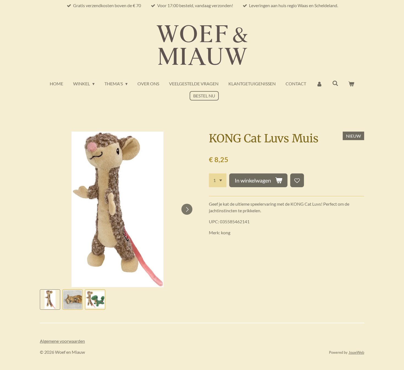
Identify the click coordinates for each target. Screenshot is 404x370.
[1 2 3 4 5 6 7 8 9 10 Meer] (217, 180)
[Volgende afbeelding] (186, 209)
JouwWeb (356, 352)
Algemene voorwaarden (62, 341)
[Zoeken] (335, 83)
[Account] (319, 83)
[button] (50, 299)
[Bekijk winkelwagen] (351, 83)
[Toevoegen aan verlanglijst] (297, 180)
